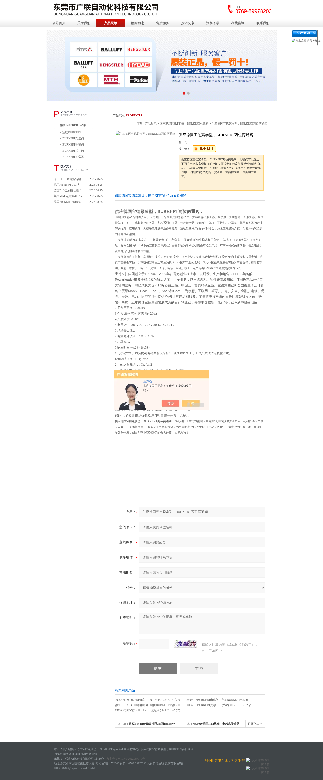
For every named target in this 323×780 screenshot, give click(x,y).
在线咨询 (237, 23)
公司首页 (58, 23)
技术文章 (187, 23)
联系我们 (263, 23)
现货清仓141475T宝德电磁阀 (168, 710)
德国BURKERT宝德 (73, 125)
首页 (139, 123)
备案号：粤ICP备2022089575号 (125, 758)
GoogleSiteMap (88, 768)
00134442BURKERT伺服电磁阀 (169, 700)
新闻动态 (137, 23)
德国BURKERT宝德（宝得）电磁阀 (172, 705)
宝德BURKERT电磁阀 (235, 700)
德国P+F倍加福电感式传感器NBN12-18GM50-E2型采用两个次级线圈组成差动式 (68, 191)
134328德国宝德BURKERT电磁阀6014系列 (141, 710)
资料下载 (212, 23)
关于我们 (84, 23)
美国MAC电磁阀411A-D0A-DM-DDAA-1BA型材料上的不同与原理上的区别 (68, 196)
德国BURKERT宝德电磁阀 (131, 705)
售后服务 (162, 23)
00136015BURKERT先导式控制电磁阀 (209, 705)
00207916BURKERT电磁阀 (202, 700)
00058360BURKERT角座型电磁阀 (135, 700)
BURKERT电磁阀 (198, 123)
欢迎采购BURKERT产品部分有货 (242, 705)
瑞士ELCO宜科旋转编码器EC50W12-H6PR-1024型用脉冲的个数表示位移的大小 (68, 179)
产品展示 (110, 23)
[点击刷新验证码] (185, 644)
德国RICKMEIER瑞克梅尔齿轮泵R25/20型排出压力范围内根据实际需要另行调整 (68, 202)
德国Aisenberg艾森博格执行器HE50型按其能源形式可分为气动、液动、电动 (68, 185)
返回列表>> (255, 723)
